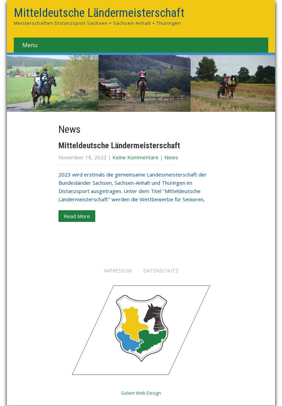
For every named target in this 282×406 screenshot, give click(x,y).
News (171, 157)
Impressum (118, 271)
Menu (29, 45)
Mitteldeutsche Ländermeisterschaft (119, 145)
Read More (77, 216)
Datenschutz (160, 271)
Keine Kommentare (135, 157)
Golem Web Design (141, 393)
